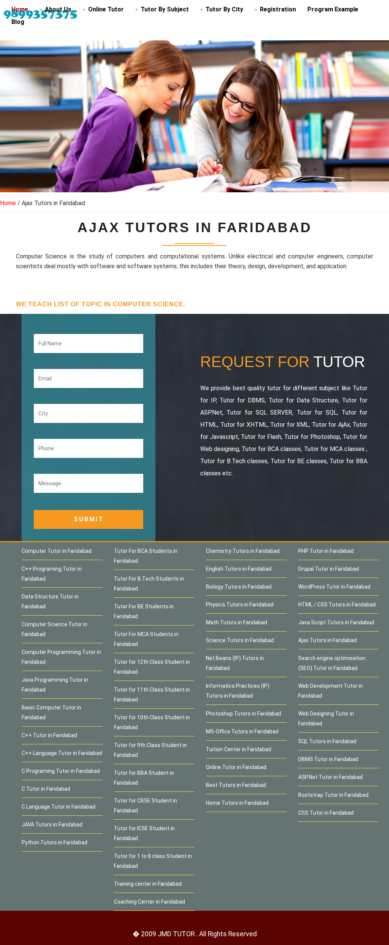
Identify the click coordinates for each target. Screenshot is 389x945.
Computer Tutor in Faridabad (57, 551)
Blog (17, 21)
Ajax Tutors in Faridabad (327, 640)
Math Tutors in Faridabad (236, 622)
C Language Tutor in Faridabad (58, 807)
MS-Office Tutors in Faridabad (242, 731)
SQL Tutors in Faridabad (327, 741)
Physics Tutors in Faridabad (240, 605)
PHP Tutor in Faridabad (326, 551)
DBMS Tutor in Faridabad (328, 759)
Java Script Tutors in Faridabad (336, 622)
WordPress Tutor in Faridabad (334, 587)
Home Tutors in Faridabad (237, 803)
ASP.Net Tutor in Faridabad (330, 777)
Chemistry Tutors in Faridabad (243, 551)
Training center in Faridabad (148, 884)
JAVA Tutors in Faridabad (52, 825)
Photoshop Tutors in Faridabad (243, 714)
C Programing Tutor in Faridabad (61, 771)
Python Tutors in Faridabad (54, 842)
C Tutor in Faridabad (46, 789)
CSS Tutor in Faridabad (326, 813)
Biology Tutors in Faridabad (239, 587)
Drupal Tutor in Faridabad (328, 569)
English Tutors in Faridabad (239, 569)
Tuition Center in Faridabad (238, 749)
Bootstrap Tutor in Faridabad (333, 795)
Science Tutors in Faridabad (240, 640)
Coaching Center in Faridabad (149, 902)
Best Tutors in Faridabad (236, 785)
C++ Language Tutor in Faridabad (62, 753)
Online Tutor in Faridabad (236, 767)
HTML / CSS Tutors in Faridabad (337, 605)
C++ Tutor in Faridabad (49, 735)
